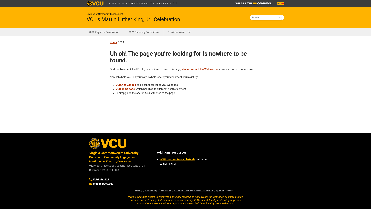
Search (255, 17)
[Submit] (281, 18)
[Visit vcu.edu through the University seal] (117, 144)
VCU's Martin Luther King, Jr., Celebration (133, 19)
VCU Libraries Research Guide (177, 159)
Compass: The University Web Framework (193, 190)
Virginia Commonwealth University (143, 3)
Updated (220, 190)
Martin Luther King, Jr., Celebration (110, 161)
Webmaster (166, 190)
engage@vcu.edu (102, 183)
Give (279, 3)
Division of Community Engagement (105, 14)
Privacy (138, 190)
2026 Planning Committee (144, 32)
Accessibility (151, 190)
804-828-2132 (100, 179)
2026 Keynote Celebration (104, 32)
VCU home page (125, 88)
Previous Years (177, 32)
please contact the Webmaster (199, 69)
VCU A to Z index (126, 84)
